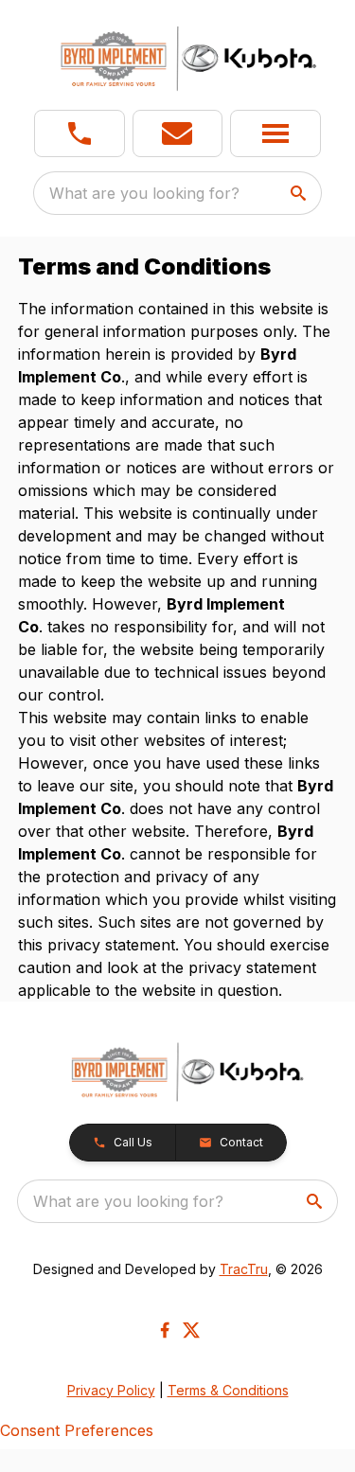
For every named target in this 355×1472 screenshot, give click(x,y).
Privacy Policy (111, 1390)
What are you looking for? (144, 193)
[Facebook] (164, 1330)
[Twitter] (191, 1330)
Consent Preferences (76, 1430)
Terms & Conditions (228, 1390)
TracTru (244, 1269)
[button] (79, 133)
